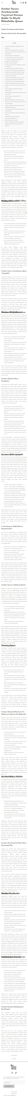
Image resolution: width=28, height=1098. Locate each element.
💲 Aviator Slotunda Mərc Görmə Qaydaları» (14, 100)
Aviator (3, 24)
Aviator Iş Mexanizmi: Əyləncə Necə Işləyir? (14, 57)
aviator (13, 220)
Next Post (14, 1058)
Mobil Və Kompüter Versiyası (11, 120)
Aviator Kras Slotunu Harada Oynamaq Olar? (14, 105)
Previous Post (14, 1055)
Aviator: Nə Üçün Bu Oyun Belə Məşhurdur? (14, 83)
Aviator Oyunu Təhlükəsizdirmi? (12, 61)
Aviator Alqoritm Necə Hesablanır (12, 55)
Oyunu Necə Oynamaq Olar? (11, 118)
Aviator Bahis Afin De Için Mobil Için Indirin (14, 68)
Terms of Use (14, 1093)
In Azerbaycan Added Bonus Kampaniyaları (14, 59)
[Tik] (16, 1073)
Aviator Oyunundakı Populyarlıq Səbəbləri (14, 79)
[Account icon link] (23, 2)
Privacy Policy (14, 1091)
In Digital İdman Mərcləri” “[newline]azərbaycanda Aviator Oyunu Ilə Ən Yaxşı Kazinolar (15, 109)
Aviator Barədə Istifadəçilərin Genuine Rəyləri (15, 77)
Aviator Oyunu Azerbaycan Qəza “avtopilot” (14, 50)
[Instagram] (21, 2)
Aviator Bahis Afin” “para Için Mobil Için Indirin (14, 81)
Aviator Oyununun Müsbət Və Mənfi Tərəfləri (14, 72)
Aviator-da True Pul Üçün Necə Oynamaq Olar (15, 70)
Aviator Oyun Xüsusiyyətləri (11, 63)
